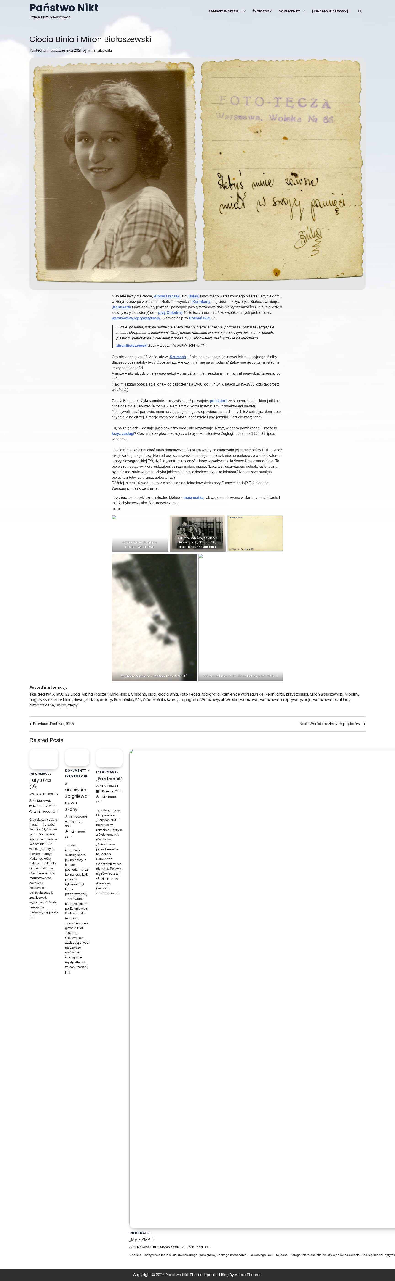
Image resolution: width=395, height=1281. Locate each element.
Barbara (210, 547)
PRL (138, 699)
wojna (61, 705)
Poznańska (123, 699)
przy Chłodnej (170, 313)
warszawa (249, 699)
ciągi (152, 694)
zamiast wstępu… (224, 11)
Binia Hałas (119, 694)
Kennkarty (201, 302)
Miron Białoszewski (131, 345)
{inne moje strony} (330, 11)
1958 (60, 694)
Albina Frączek (95, 694)
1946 (50, 694)
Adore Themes (248, 1274)
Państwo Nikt (64, 8)
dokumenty (289, 11)
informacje (58, 687)
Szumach (178, 357)
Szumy (173, 699)
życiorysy (262, 11)
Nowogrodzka (85, 699)
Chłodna (138, 694)
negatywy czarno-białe (50, 699)
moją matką (193, 497)
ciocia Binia (168, 694)
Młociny (351, 694)
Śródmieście (154, 699)
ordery (106, 699)
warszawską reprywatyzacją (136, 318)
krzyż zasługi (123, 434)
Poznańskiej (199, 318)
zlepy (73, 705)
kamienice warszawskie (243, 694)
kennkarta (274, 694)
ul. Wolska (229, 699)
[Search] (359, 11)
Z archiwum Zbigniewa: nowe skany (103, 1239)
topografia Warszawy (199, 699)
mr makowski (100, 50)
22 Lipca (72, 694)
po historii (219, 401)
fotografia (211, 694)
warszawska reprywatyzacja (285, 699)
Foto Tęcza (190, 694)
